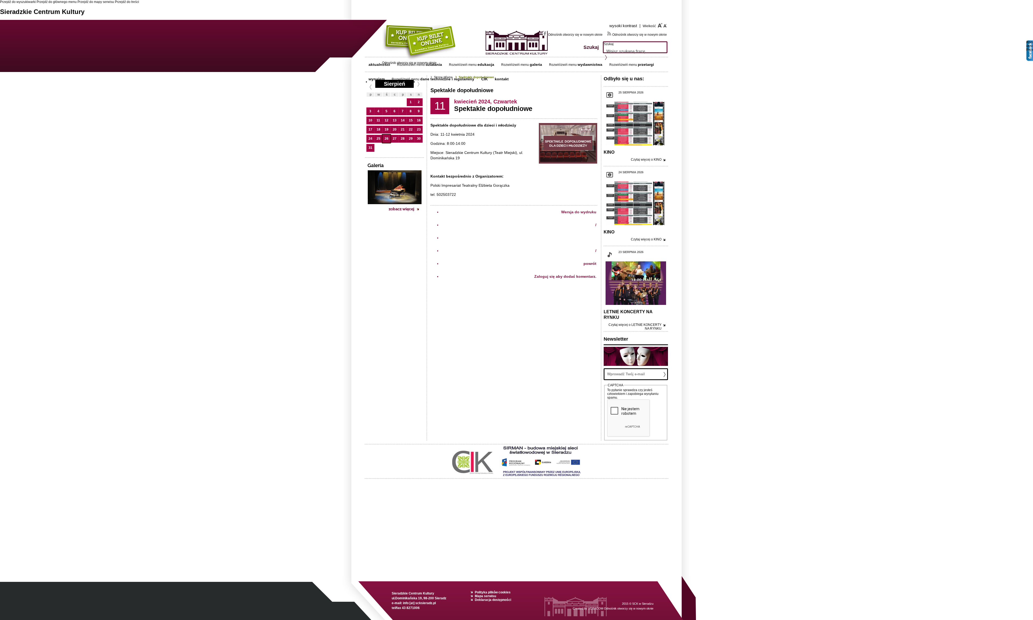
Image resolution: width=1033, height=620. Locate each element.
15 (411, 120)
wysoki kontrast (625, 25)
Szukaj (609, 44)
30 (419, 138)
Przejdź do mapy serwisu (95, 2)
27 (395, 138)
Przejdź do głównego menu (57, 2)
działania (434, 64)
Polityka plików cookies (493, 592)
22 (411, 129)
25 (378, 138)
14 (403, 120)
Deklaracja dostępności (493, 600)
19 (386, 129)
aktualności (379, 64)
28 (403, 138)
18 (378, 129)
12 (386, 120)
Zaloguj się (544, 276)
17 (370, 129)
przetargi (646, 64)
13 (395, 120)
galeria (536, 64)
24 (370, 138)
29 (411, 138)
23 (419, 129)
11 (378, 120)
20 (395, 129)
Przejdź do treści (127, 2)
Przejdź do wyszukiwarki (18, 2)
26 (386, 138)
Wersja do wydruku (578, 212)
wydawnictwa (590, 64)
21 (403, 129)
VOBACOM (620, 608)
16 (419, 120)
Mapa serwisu (485, 596)
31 (370, 148)
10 (370, 120)
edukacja (485, 64)
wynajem (377, 79)
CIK (484, 79)
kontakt (502, 79)
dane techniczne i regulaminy (447, 79)
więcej (646, 159)
